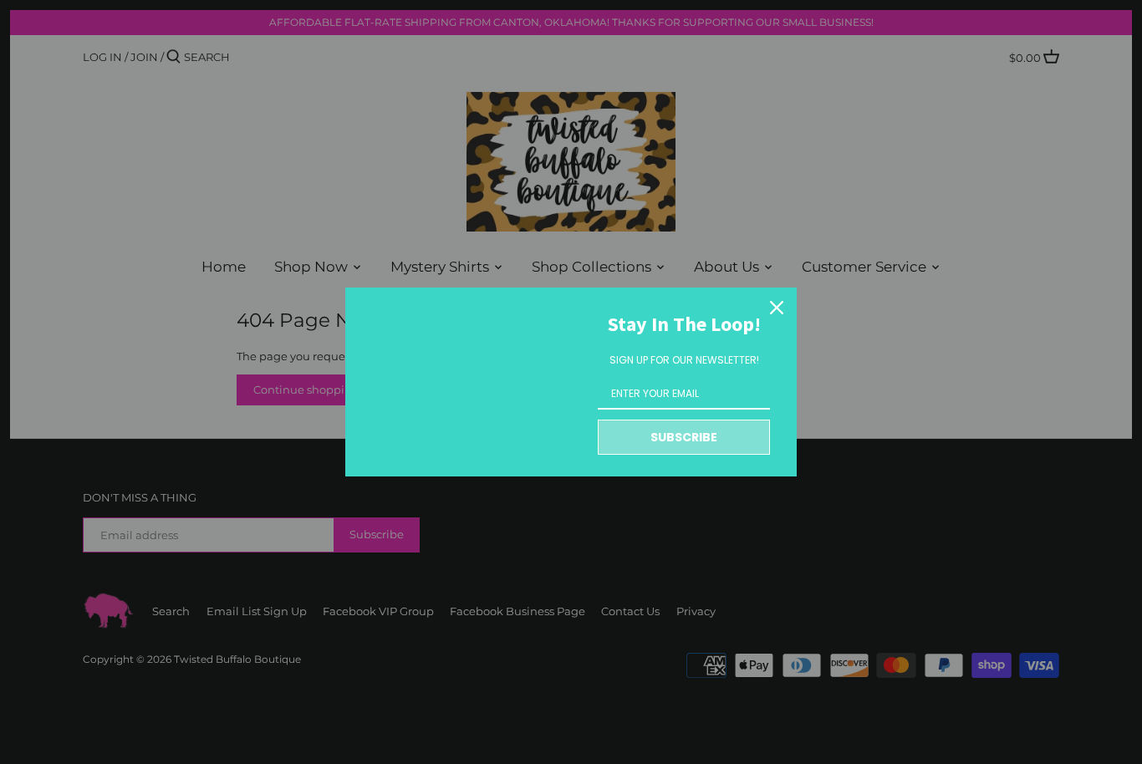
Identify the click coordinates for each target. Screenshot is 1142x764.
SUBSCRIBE (683, 437)
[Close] (777, 308)
